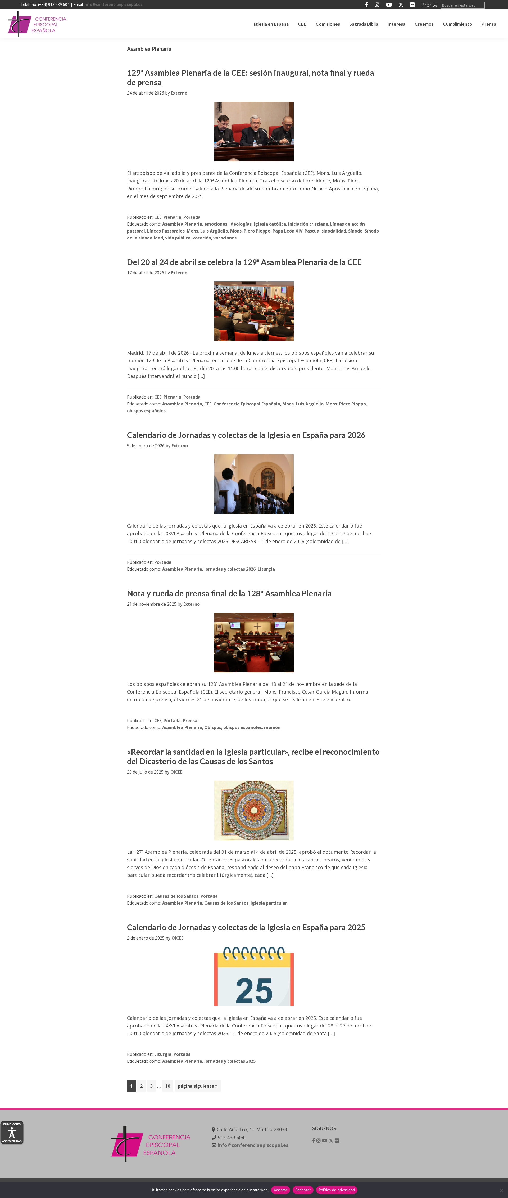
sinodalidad (333, 231)
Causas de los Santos (176, 896)
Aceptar (280, 1190)
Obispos (212, 727)
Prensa (429, 4)
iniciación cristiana (308, 224)
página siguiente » (198, 1087)
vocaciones (225, 238)
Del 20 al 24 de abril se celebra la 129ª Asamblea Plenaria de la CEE (244, 262)
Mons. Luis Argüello (207, 231)
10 (169, 1086)
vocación (202, 238)
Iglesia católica (270, 224)
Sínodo (355, 231)
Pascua (312, 231)
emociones (215, 224)
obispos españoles (146, 411)
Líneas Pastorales (166, 231)
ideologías (240, 224)
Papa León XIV (287, 231)
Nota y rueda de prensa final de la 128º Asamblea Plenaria (229, 593)
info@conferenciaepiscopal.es (114, 4)
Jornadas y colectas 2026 (230, 569)
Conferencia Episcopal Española (247, 404)
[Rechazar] (501, 1190)
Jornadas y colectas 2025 (230, 1061)
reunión (272, 727)
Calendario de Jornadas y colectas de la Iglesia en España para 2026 (246, 435)
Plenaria (172, 217)
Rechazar (303, 1190)
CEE (157, 217)
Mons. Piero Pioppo (250, 231)
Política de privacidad (337, 1190)
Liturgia (266, 569)
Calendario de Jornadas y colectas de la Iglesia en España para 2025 (246, 927)
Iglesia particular (269, 903)
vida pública (177, 238)
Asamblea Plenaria (182, 224)
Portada (192, 217)
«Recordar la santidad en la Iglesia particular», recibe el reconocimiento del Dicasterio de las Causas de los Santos (253, 756)
